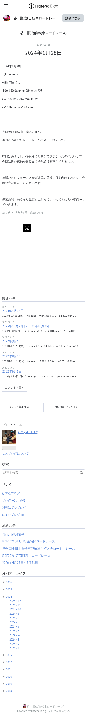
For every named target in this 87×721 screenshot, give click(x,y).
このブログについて (15, 453)
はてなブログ (11, 493)
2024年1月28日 (43, 52)
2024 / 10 (15, 609)
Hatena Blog (38, 711)
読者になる (72, 18)
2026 (9, 582)
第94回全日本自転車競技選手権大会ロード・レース (38, 548)
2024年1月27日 (65, 407)
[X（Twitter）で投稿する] (27, 228)
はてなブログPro (13, 515)
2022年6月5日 (12, 371)
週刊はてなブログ (14, 507)
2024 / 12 (15, 601)
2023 (9, 655)
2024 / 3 (14, 639)
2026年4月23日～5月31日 (20, 563)
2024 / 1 (14, 648)
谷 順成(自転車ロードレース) (43, 33)
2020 (9, 676)
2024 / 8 (14, 618)
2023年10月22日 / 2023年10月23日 (26, 326)
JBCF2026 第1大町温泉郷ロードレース (28, 541)
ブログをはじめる (14, 500)
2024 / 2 (14, 644)
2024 (9, 596)
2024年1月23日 (12, 311)
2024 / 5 (14, 631)
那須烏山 (17, 132)
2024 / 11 (15, 605)
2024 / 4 (14, 635)
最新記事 (9, 525)
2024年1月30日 (21, 407)
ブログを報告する (59, 711)
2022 (9, 662)
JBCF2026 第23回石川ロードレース (26, 556)
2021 (9, 669)
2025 (9, 589)
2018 (9, 691)
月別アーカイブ (14, 573)
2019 (9, 684)
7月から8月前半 (13, 534)
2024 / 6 (14, 626)
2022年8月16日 (12, 356)
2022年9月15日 (12, 341)
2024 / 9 (14, 614)
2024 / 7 (14, 622)
